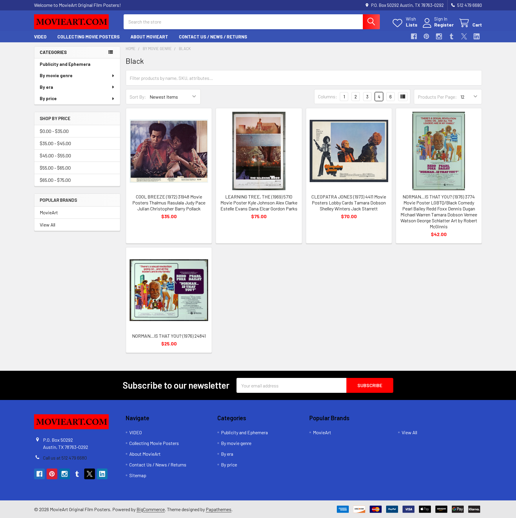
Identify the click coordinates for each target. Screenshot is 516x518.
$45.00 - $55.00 (55, 155)
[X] (464, 36)
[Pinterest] (426, 36)
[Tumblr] (451, 36)
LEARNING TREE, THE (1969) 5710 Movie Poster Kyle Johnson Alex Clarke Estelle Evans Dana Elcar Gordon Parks (258, 202)
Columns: (327, 96)
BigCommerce (150, 509)
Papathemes (218, 509)
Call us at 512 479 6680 (65, 457)
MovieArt (49, 212)
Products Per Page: (437, 97)
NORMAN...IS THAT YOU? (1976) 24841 (169, 336)
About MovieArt (149, 36)
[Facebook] (413, 36)
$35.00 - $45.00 (55, 143)
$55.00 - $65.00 (55, 167)
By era (46, 87)
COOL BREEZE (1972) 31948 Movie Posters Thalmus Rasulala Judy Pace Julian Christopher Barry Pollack (168, 202)
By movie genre (56, 75)
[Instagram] (439, 36)
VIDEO (40, 36)
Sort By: (138, 97)
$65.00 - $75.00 (55, 180)
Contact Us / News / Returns (213, 36)
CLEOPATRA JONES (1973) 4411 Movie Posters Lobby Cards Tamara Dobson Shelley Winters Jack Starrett (348, 202)
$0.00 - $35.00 (54, 131)
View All (47, 224)
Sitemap (137, 475)
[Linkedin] (476, 36)
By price (48, 98)
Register (444, 24)
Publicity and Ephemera (65, 64)
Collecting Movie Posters (88, 36)
